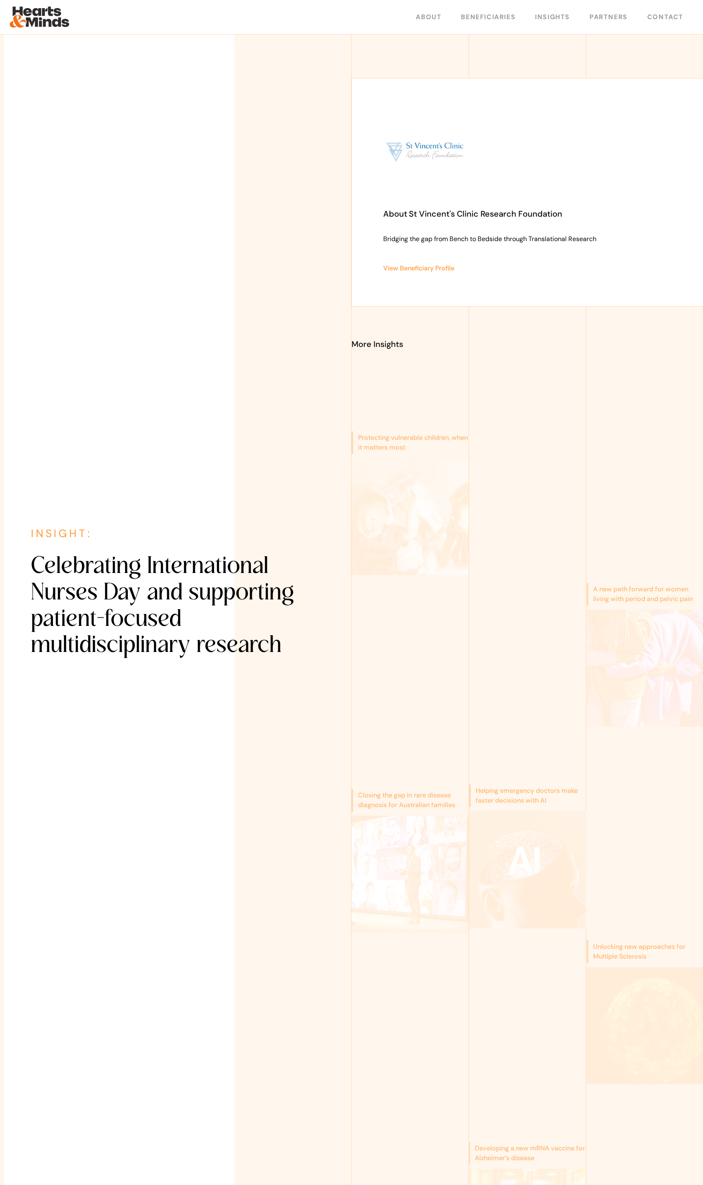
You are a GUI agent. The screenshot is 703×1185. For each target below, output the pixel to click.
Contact (665, 17)
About (428, 17)
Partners (608, 17)
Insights (552, 17)
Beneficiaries (488, 17)
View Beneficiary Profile (418, 268)
